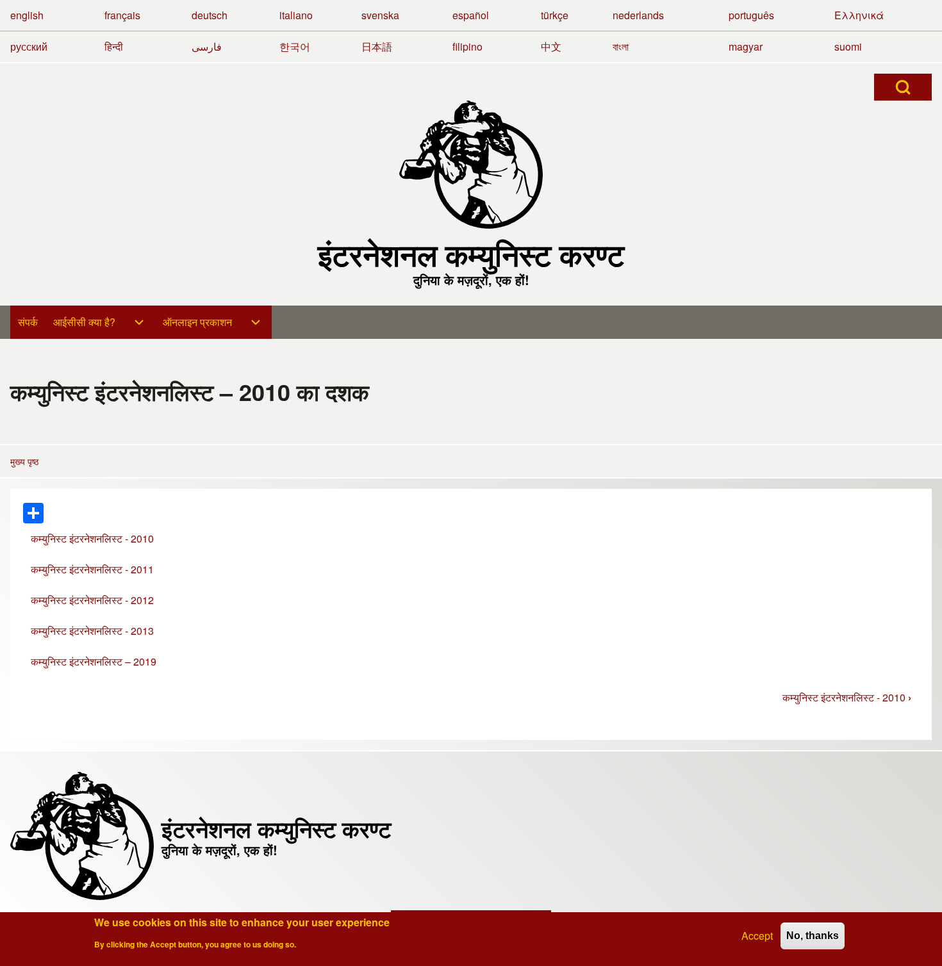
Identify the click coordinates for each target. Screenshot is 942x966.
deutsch (209, 15)
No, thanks (812, 935)
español (470, 15)
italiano (296, 15)
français (122, 15)
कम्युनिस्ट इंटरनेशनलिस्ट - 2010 (92, 538)
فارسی (207, 46)
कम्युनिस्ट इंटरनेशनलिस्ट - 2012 (92, 600)
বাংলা (621, 46)
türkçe (554, 15)
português (751, 15)
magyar (746, 46)
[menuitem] (27, 322)
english (27, 15)
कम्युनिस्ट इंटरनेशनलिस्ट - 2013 (92, 630)
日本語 (376, 46)
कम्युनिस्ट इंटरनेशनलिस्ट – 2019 (93, 661)
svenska (380, 15)
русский (28, 46)
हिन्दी (113, 46)
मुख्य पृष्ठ (24, 461)
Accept (757, 935)
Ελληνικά (859, 15)
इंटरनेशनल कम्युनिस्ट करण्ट (471, 254)
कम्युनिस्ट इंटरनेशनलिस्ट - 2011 (92, 569)
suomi (848, 46)
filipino (467, 46)
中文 (551, 46)
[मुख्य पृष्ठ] (471, 165)
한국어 (294, 46)
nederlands (638, 15)
